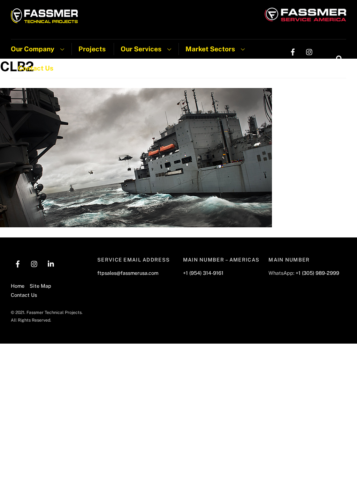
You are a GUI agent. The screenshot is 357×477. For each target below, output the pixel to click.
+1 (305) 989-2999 (317, 273)
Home (17, 286)
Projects (92, 49)
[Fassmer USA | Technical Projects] (44, 19)
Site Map (40, 286)
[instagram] (310, 51)
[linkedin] (293, 65)
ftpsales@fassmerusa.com (127, 273)
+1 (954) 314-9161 (203, 273)
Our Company (32, 49)
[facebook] (293, 51)
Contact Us (35, 68)
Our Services (141, 49)
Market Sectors (210, 49)
